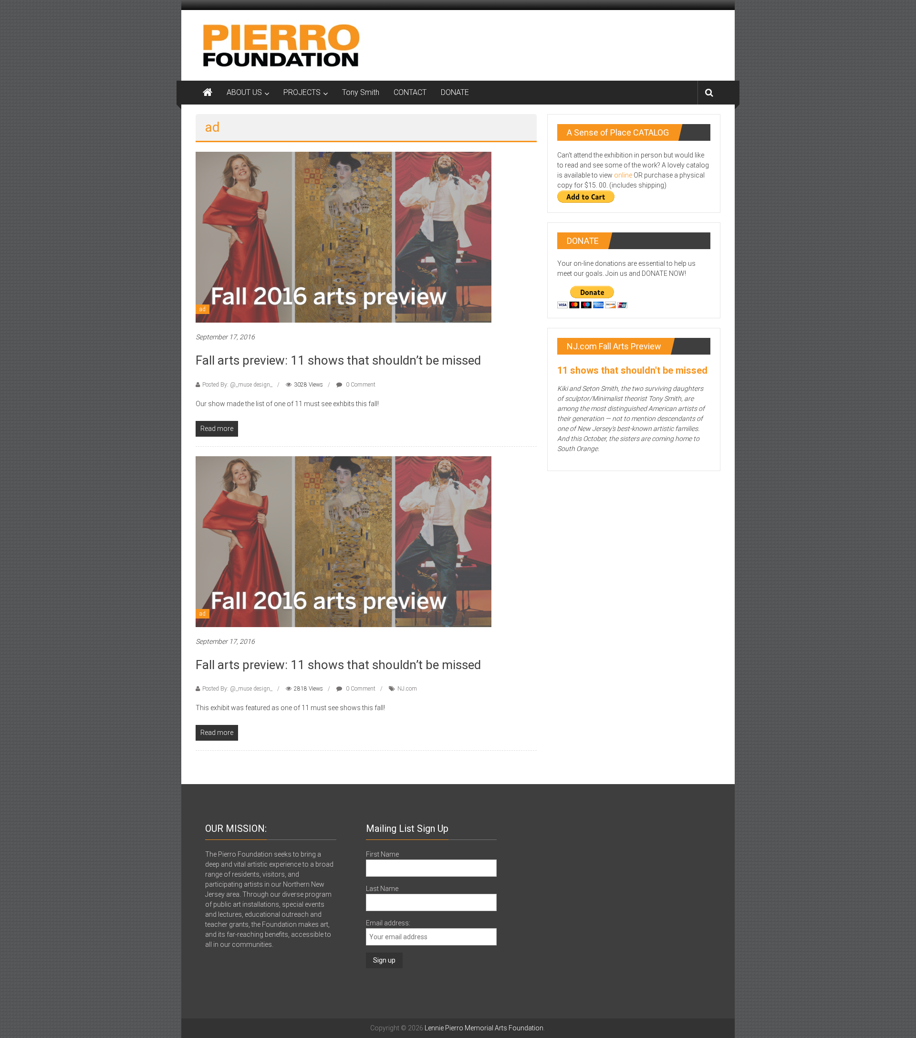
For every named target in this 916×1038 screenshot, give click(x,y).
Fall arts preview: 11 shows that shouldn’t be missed (338, 360)
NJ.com (407, 688)
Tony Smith (360, 92)
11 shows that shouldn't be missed (632, 370)
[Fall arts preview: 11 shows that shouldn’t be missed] (343, 237)
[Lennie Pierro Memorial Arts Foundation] (281, 45)
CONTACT (410, 92)
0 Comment (359, 384)
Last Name (382, 888)
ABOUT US (244, 92)
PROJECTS (302, 92)
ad (202, 309)
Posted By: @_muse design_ (237, 384)
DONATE (455, 92)
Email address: (388, 923)
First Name (382, 854)
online (623, 175)
